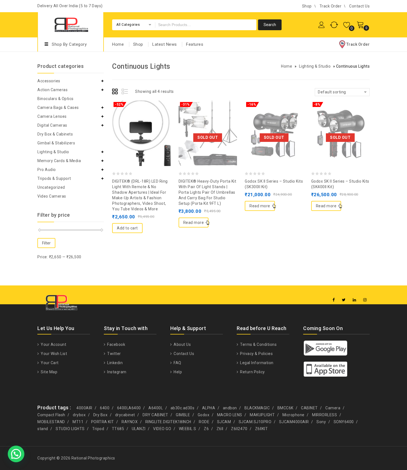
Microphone (293, 415)
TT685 (118, 428)
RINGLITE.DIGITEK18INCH (168, 422)
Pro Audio (46, 169)
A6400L (155, 408)
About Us (182, 344)
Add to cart (127, 228)
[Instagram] (365, 300)
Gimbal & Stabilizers (56, 143)
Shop (307, 6)
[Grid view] (115, 92)
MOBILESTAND (51, 422)
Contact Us (359, 6)
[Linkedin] (354, 300)
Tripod (98, 428)
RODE (204, 422)
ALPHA (208, 408)
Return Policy (252, 372)
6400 (104, 408)
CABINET (309, 408)
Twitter (113, 353)
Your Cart (49, 363)
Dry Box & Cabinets (55, 134)
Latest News (164, 44)
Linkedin (114, 363)
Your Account (53, 344)
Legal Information (256, 363)
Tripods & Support (54, 178)
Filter (46, 243)
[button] (16, 454)
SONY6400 (344, 422)
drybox (79, 415)
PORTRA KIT (102, 422)
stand (42, 428)
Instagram (116, 372)
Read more (193, 222)
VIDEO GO (162, 428)
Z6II (220, 428)
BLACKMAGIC (257, 408)
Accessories (48, 81)
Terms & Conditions (258, 344)
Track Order (331, 6)
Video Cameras (51, 196)
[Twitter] (343, 300)
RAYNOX (130, 422)
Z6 (206, 428)
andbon (230, 408)
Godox (204, 415)
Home (118, 44)
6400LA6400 (129, 408)
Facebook (115, 344)
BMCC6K (285, 408)
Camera (332, 408)
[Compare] (141, 119)
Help (177, 372)
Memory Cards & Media (59, 161)
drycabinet (125, 415)
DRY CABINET (155, 415)
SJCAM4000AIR (294, 422)
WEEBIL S (187, 428)
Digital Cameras (52, 125)
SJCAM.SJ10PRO (255, 422)
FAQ (177, 363)
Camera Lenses (52, 116)
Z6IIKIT (261, 428)
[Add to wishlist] (130, 119)
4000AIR (84, 408)
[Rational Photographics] (70, 23)
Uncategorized (51, 187)
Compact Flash (51, 415)
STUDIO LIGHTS (70, 428)
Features (194, 44)
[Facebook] (334, 300)
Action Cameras (52, 90)
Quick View (152, 119)
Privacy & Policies (256, 353)
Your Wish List (53, 353)
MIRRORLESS (324, 415)
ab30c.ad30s (183, 408)
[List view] (125, 92)
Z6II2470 (239, 428)
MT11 (78, 422)
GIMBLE (183, 415)
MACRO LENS (229, 415)
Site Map (48, 372)
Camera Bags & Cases (58, 107)
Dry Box (100, 415)
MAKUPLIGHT (262, 415)
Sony (321, 422)
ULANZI (139, 428)
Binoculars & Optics (55, 98)
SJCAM (224, 422)
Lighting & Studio (315, 66)
